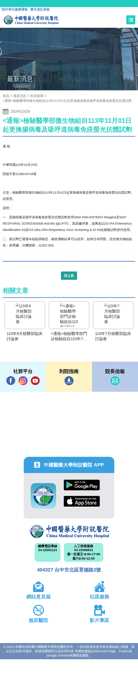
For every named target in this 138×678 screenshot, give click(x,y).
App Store (82, 504)
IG (23, 380)
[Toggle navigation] (130, 19)
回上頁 (69, 275)
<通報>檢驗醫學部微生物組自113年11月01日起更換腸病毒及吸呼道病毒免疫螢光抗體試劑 (67, 101)
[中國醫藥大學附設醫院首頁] (31, 20)
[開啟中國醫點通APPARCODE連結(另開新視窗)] (43, 496)
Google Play (82, 488)
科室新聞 (36, 96)
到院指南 (69, 380)
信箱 (115, 380)
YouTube (35, 380)
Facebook (10, 380)
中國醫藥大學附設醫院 (69, 531)
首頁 (6, 96)
